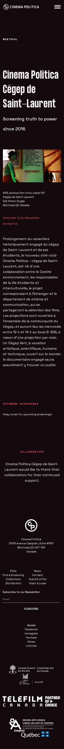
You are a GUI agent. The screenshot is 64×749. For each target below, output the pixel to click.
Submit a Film (37, 579)
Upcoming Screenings (21, 404)
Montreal (10, 39)
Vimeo (31, 641)
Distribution (13, 583)
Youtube (31, 637)
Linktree (31, 646)
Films (13, 571)
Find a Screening (13, 575)
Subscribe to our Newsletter (21, 218)
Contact (37, 575)
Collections (13, 579)
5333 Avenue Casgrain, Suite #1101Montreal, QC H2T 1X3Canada (31, 547)
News (37, 571)
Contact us (10, 223)
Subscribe (31, 609)
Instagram (31, 633)
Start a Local (37, 583)
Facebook (31, 629)
